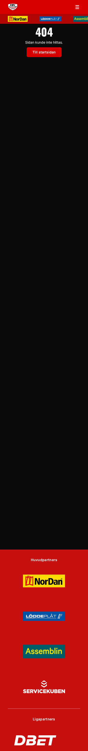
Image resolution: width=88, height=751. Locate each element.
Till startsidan (44, 52)
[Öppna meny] (77, 7)
